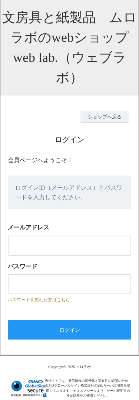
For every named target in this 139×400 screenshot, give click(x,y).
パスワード (22, 266)
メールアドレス (28, 227)
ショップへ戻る (105, 116)
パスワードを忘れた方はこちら (39, 299)
